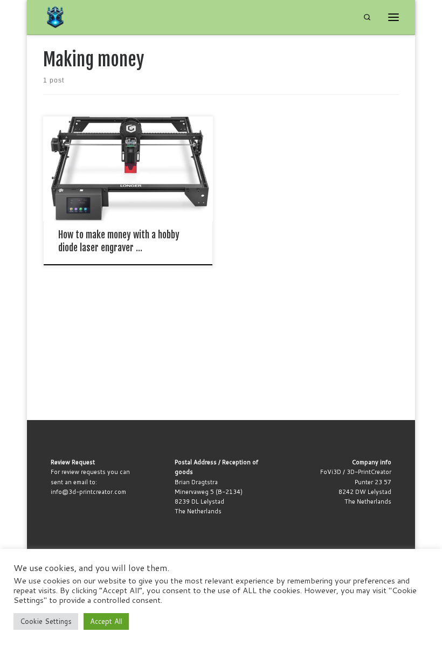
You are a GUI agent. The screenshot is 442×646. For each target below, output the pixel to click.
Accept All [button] (106, 621)
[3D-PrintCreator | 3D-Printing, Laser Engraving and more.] (55, 17)
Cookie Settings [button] (46, 621)
